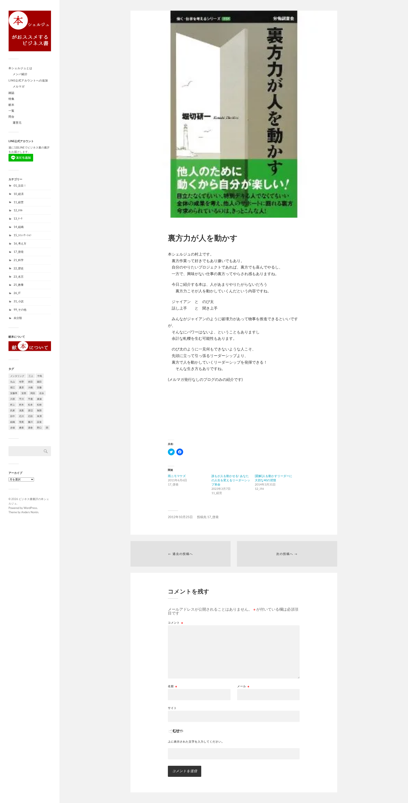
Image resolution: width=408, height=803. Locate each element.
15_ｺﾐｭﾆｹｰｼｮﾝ (22, 235)
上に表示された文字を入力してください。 (196, 741)
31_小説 (19, 301)
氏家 (12, 410)
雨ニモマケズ (177, 476)
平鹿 (30, 398)
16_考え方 (20, 243)
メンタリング (17, 375)
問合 (11, 116)
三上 (30, 375)
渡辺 (30, 410)
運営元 (17, 122)
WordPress (30, 508)
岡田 (32, 393)
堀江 (12, 387)
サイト (172, 707)
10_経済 (19, 194)
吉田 (30, 381)
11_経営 (19, 202)
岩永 (41, 393)
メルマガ (19, 86)
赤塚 (12, 427)
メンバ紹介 (20, 74)
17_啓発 (19, 251)
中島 (39, 375)
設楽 (39, 421)
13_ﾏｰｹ (18, 218)
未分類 (18, 318)
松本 (30, 404)
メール (243, 686)
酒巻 (30, 427)
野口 (39, 427)
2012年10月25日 (180, 517)
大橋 (30, 387)
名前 (172, 686)
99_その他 (20, 309)
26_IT (17, 293)
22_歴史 (19, 268)
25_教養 (19, 284)
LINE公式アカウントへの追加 (28, 80)
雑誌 (11, 92)
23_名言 (19, 276)
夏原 (21, 387)
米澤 (39, 416)
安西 (23, 393)
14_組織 (19, 227)
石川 (21, 416)
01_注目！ (20, 185)
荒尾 (21, 421)
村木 (21, 404)
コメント (175, 622)
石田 (30, 416)
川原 (12, 398)
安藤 (39, 387)
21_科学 (19, 260)
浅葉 (21, 410)
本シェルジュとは (20, 68)
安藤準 (13, 393)
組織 (12, 421)
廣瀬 (39, 398)
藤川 (30, 421)
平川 (21, 398)
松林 (39, 404)
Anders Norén (29, 512)
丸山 (12, 381)
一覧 (11, 110)
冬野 (21, 381)
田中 (12, 416)
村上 (12, 404)
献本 (11, 104)
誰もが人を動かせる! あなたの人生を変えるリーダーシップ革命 (230, 480)
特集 (11, 98)
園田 (39, 381)
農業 (21, 427)
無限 (39, 410)
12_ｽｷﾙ (18, 210)
